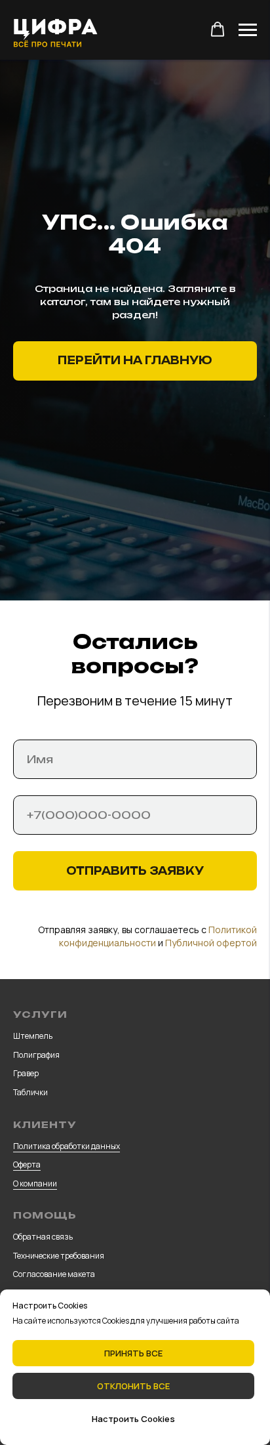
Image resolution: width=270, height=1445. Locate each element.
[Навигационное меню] (248, 30)
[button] (217, 29)
